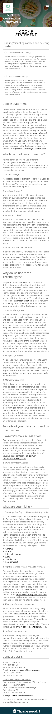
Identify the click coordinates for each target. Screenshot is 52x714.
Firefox (8, 551)
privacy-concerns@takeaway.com (30, 148)
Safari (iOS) (10, 559)
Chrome (9, 548)
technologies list (21, 300)
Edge (7, 556)
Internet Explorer (13, 554)
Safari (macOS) (12, 562)
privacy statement (38, 133)
